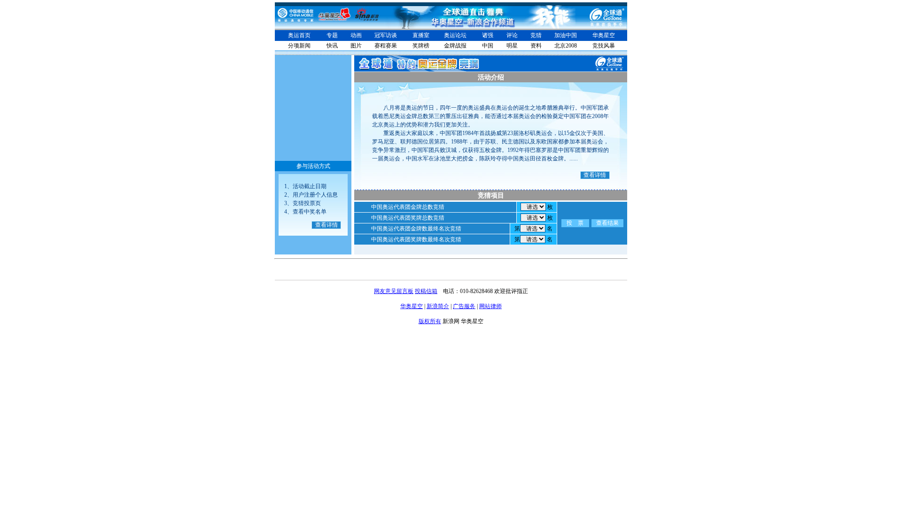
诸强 (487, 35)
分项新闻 (299, 45)
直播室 (420, 35)
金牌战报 (455, 45)
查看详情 (326, 225)
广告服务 (464, 306)
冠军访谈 (385, 35)
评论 (512, 35)
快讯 (332, 45)
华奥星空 (603, 35)
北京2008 (565, 45)
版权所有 (430, 321)
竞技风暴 (603, 45)
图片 (356, 45)
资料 (536, 45)
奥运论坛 (455, 35)
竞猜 (536, 35)
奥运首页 (299, 35)
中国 (487, 45)
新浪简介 (438, 306)
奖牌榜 (420, 45)
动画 (356, 35)
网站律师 (490, 306)
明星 (512, 45)
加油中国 (565, 35)
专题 (332, 35)
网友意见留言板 (393, 291)
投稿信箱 (426, 291)
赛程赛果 (385, 45)
